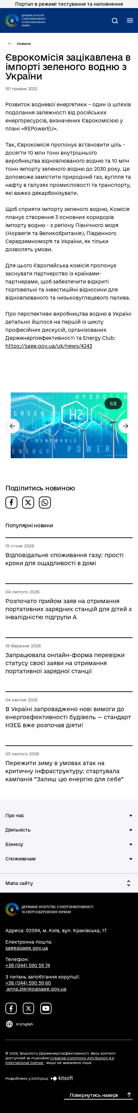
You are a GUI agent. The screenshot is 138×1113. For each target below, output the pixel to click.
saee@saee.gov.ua (26, 948)
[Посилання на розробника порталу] (60, 1078)
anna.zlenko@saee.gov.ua (36, 989)
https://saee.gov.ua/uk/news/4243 (48, 346)
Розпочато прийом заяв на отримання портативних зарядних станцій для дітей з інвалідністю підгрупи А (68, 609)
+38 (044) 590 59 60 (28, 983)
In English (24, 1024)
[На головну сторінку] (25, 20)
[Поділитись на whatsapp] (45, 502)
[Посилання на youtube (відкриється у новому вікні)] (46, 1008)
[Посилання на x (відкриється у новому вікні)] (28, 1008)
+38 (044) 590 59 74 (27, 965)
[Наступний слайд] (125, 426)
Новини (24, 44)
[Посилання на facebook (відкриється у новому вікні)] (11, 1008)
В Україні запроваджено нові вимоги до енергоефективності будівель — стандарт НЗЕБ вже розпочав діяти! (68, 717)
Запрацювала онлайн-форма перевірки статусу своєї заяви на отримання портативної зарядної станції (65, 663)
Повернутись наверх (94, 1095)
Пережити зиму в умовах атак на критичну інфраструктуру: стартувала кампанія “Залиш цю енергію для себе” (64, 771)
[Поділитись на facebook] (11, 502)
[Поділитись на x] (28, 502)
